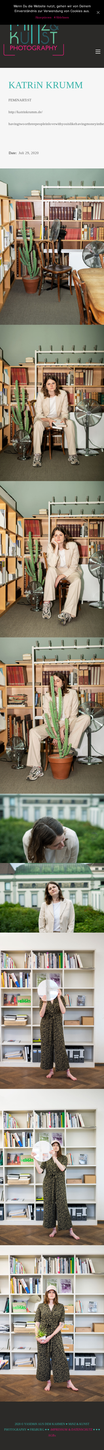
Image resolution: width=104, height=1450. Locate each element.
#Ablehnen (61, 17)
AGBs (52, 1435)
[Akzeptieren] (98, 12)
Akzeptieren (43, 17)
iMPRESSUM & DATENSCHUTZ (71, 1429)
